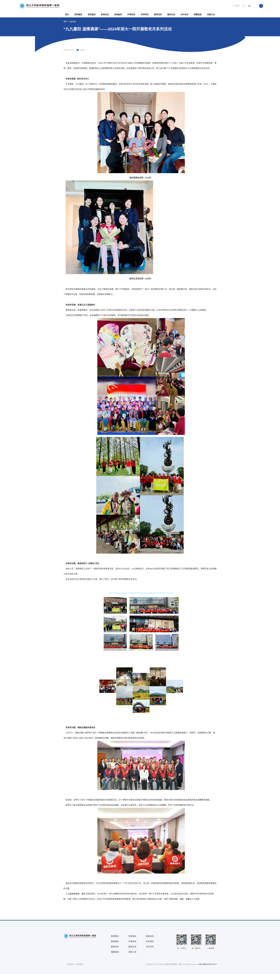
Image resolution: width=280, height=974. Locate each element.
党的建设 (92, 14)
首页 (67, 14)
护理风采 (131, 14)
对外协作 (184, 14)
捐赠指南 (198, 14)
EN (243, 6)
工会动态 (72, 22)
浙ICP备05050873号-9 (208, 964)
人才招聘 (235, 6)
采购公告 (211, 14)
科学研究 (145, 14)
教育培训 (158, 14)
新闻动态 (105, 14)
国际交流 (171, 14)
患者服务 (118, 14)
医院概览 (78, 14)
